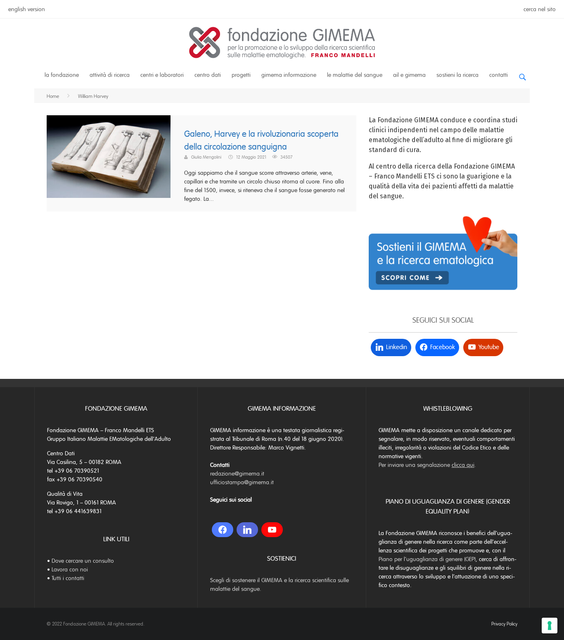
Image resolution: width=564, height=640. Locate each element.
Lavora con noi (70, 569)
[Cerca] (522, 74)
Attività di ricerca (110, 75)
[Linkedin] (247, 529)
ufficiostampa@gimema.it (242, 482)
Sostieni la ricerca (457, 75)
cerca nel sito (540, 9)
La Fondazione (62, 75)
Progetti (241, 75)
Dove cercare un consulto (83, 560)
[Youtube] (272, 529)
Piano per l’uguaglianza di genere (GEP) (427, 559)
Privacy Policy (504, 624)
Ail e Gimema (409, 75)
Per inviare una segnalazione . (427, 465)
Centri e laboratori (162, 75)
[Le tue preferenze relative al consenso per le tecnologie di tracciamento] (549, 625)
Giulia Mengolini (206, 157)
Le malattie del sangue (354, 75)
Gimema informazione (288, 75)
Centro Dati (207, 75)
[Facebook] (222, 529)
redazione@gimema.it (237, 473)
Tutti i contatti (68, 578)
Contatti (498, 75)
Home (53, 96)
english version (26, 9)
